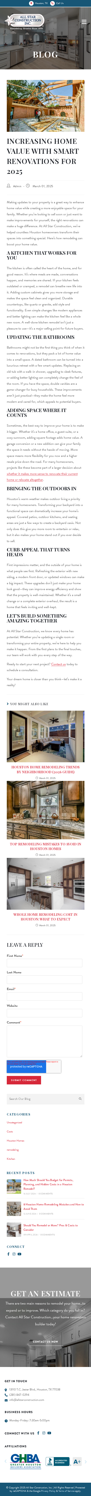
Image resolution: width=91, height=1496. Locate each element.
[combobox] (45, 1099)
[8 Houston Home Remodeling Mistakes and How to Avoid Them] (14, 1209)
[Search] (80, 1099)
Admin (17, 186)
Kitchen (11, 1159)
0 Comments (46, 1193)
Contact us (58, 664)
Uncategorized (14, 1122)
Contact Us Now (45, 1342)
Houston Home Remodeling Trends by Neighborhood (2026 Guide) (45, 769)
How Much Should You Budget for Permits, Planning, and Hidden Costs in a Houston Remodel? (48, 1184)
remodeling (13, 1150)
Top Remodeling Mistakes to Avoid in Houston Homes (45, 846)
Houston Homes (15, 1141)
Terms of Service (66, 1491)
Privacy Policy (48, 1491)
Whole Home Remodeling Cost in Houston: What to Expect (45, 916)
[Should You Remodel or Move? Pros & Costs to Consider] (14, 1230)
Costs (10, 1131)
